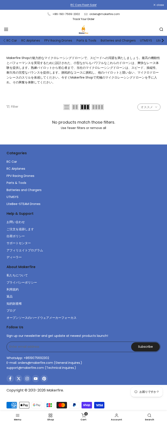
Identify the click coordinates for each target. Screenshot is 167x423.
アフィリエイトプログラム (25, 250)
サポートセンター (19, 243)
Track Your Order (83, 19)
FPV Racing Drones (58, 40)
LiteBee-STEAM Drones (23, 204)
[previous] (4, 40)
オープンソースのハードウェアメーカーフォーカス (42, 318)
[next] (162, 40)
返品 (10, 296)
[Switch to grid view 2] (75, 107)
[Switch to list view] (66, 107)
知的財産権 (14, 303)
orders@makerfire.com (104, 14)
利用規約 (13, 289)
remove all (98, 128)
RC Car (12, 40)
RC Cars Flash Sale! (83, 5)
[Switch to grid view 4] (98, 107)
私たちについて (17, 275)
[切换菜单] (6, 29)
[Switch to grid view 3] (85, 107)
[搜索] (161, 29)
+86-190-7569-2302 (66, 14)
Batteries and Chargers (118, 40)
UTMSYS (146, 40)
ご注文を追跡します (20, 229)
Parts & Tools (86, 40)
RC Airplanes (30, 40)
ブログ (11, 310)
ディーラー (14, 257)
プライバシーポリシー (22, 282)
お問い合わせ (16, 222)
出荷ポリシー (16, 236)
